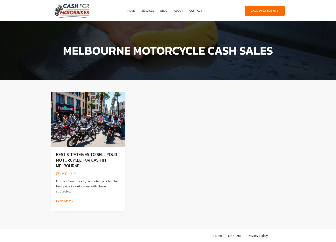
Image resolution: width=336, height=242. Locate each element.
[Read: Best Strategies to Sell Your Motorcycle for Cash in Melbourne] (88, 119)
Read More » (65, 201)
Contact (195, 10)
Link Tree (235, 236)
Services (148, 10)
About (178, 10)
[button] (265, 11)
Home (131, 10)
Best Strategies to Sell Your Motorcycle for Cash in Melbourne (86, 160)
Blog (163, 10)
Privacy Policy (258, 236)
